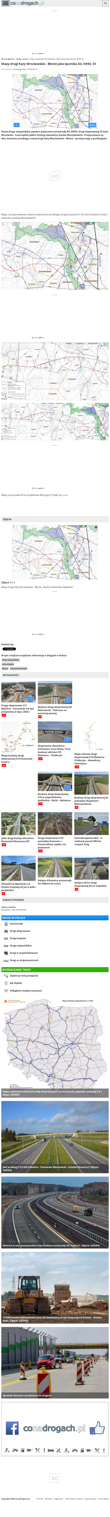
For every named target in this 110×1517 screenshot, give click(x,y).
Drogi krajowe (17, 938)
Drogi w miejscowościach (24, 960)
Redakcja (48, 1498)
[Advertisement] (55, 32)
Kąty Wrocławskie (18, 668)
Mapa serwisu (90, 1498)
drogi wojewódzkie (10, 660)
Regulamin (58, 1498)
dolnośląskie (8, 664)
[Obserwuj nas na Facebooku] (55, 1456)
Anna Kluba (6, 69)
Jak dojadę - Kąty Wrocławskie (13, 909)
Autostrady (16, 923)
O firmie (39, 1498)
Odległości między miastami (25, 990)
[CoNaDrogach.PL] (27, 5)
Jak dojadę (15, 983)
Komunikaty (103, 1498)
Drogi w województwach (23, 952)
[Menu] (5, 3)
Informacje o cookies (74, 1498)
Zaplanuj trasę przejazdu (23, 975)
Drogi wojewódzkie (20, 945)
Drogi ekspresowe (19, 931)
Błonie (5, 668)
